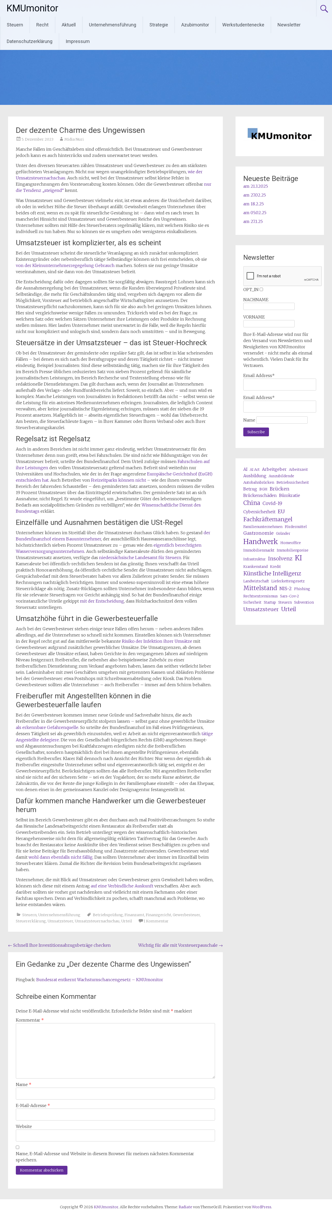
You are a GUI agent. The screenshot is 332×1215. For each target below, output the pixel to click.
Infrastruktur (254, 559)
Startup (270, 602)
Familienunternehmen (262, 527)
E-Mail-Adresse (33, 1105)
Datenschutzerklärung (29, 41)
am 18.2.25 (253, 203)
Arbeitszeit (298, 469)
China (251, 503)
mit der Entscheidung (102, 601)
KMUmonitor (32, 8)
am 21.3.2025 (255, 186)
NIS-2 (285, 588)
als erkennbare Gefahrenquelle (47, 727)
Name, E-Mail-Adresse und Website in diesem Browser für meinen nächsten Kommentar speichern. (105, 1156)
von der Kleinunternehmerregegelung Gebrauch (65, 265)
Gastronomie (258, 533)
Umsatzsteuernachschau (97, 921)
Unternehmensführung (112, 24)
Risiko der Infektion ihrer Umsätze (157, 641)
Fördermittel (296, 527)
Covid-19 (272, 503)
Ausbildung (254, 475)
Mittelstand (260, 588)
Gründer (283, 533)
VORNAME (254, 317)
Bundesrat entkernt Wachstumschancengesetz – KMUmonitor (99, 979)
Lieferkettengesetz (288, 581)
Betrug (250, 488)
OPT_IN (251, 289)
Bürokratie (289, 495)
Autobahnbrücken (258, 482)
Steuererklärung (31, 921)
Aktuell (69, 24)
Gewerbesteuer (186, 915)
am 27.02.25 (254, 195)
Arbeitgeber (274, 469)
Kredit (275, 567)
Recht (42, 24)
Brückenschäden (260, 495)
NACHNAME (255, 299)
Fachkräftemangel (267, 519)
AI (245, 469)
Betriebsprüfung (108, 915)
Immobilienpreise (292, 550)
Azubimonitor (195, 24)
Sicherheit (252, 602)
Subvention (304, 602)
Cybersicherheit (259, 511)
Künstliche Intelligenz (272, 573)
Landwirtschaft (256, 581)
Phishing (302, 589)
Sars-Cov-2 (289, 596)
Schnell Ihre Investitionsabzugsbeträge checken (59, 945)
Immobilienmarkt (258, 550)
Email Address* (259, 375)
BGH (263, 489)
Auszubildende (281, 476)
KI (298, 558)
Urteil (126, 921)
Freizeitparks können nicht (118, 480)
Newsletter (289, 24)
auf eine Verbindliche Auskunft (122, 885)
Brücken (279, 489)
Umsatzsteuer (60, 921)
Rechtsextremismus (260, 596)
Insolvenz (280, 558)
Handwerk (260, 541)
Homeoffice (290, 543)
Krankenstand (255, 567)
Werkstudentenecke (243, 24)
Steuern (15, 24)
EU (281, 511)
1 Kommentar (156, 921)
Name (23, 1084)
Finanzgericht (158, 915)
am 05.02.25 (254, 212)
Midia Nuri (74, 139)
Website (24, 1126)
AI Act (255, 469)
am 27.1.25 (253, 221)
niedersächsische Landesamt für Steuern (140, 557)
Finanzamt (134, 915)
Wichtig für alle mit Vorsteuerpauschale (180, 945)
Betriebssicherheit (292, 482)
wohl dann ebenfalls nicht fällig (61, 857)
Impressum (78, 41)
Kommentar (30, 1020)
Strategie (158, 24)
